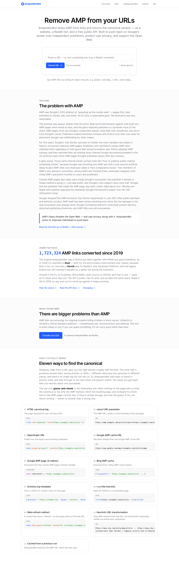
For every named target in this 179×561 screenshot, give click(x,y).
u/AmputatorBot (130, 4)
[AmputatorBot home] (31, 4)
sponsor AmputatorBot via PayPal (82, 335)
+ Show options (126, 65)
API (154, 4)
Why (117, 4)
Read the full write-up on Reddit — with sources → (62, 227)
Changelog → (89, 288)
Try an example (73, 65)
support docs (111, 182)
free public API (87, 32)
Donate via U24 (51, 335)
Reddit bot (61, 32)
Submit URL (53, 65)
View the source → (47, 288)
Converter (105, 4)
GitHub (145, 4)
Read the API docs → (69, 288)
